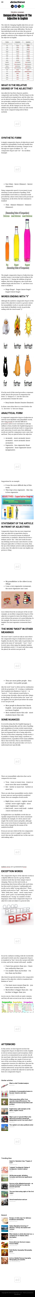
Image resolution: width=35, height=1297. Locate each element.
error (25, 867)
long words (8, 422)
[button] (2, 2)
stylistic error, (5, 867)
